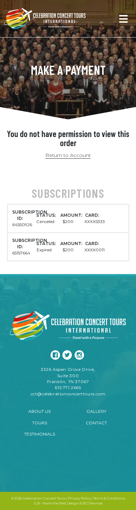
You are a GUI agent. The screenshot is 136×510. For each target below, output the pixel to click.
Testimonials (39, 434)
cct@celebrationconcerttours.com (68, 393)
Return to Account (68, 155)
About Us (39, 411)
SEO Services (92, 503)
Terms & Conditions (109, 498)
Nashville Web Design (61, 503)
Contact (96, 422)
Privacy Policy (79, 498)
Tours (39, 422)
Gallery (96, 411)
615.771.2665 (68, 387)
